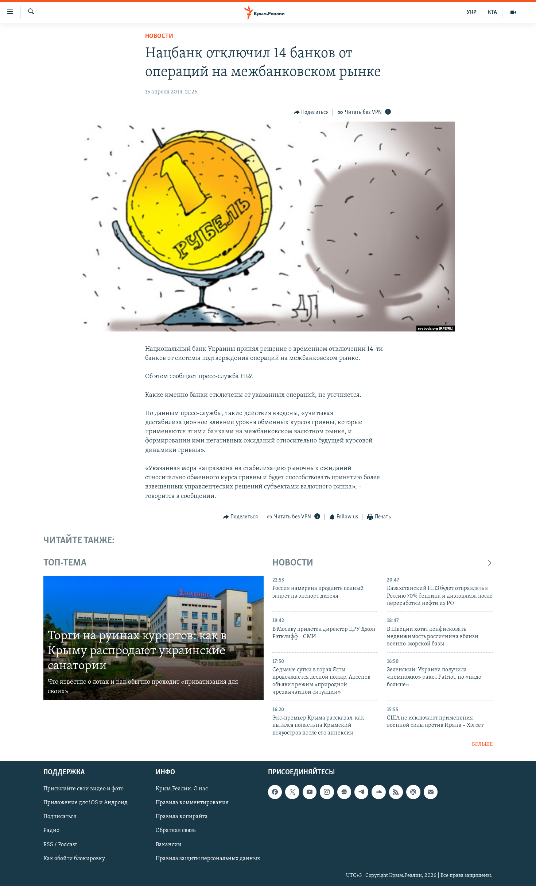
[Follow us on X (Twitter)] (292, 792)
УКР (472, 12)
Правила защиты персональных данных (208, 859)
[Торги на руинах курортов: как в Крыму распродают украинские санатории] (153, 638)
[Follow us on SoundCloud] (378, 792)
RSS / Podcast (60, 845)
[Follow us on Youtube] (309, 792)
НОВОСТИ (292, 563)
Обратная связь (175, 831)
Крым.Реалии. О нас (182, 789)
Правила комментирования (192, 803)
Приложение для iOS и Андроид (85, 803)
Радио (51, 831)
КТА (492, 12)
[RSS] (396, 792)
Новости (159, 36)
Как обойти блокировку (74, 859)
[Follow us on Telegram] (361, 792)
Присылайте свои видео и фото (83, 789)
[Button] (311, 112)
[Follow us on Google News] (344, 792)
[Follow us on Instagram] (327, 792)
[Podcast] (413, 792)
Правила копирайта (182, 817)
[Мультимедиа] (513, 12)
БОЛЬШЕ (482, 744)
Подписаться (59, 817)
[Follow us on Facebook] (275, 792)
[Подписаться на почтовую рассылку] (431, 792)
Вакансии (169, 845)
